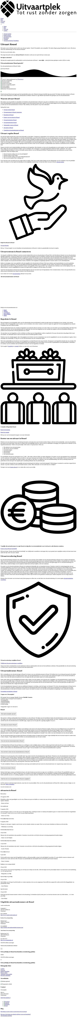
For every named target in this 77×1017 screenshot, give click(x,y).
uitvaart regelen (60, 162)
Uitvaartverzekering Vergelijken (11, 40)
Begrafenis (6, 38)
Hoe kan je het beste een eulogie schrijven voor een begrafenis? (16, 1014)
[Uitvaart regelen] (38, 239)
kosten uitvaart (13, 467)
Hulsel (5, 315)
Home (2, 18)
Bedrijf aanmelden (5, 971)
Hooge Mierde (7, 314)
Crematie (6, 39)
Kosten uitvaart (7, 35)
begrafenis (10, 346)
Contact (2, 22)
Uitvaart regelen (7, 33)
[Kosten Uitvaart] (38, 544)
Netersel (6, 311)
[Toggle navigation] (1, 24)
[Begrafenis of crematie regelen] (38, 423)
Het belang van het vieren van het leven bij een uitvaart (14, 1011)
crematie (17, 346)
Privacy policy (4, 972)
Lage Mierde (7, 312)
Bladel (5, 310)
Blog (2, 19)
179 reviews (20, 79)
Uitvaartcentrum (7, 36)
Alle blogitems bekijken (6, 1015)
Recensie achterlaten (5, 975)
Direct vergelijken (10, 784)
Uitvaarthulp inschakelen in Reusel (9, 691)
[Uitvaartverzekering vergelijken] (38, 657)
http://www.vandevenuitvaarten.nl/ (9, 915)
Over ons (3, 21)
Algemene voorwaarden (6, 974)
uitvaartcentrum (16, 273)
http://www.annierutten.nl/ (7, 940)
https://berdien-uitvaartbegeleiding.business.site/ (12, 927)
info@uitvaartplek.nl (5, 997)
